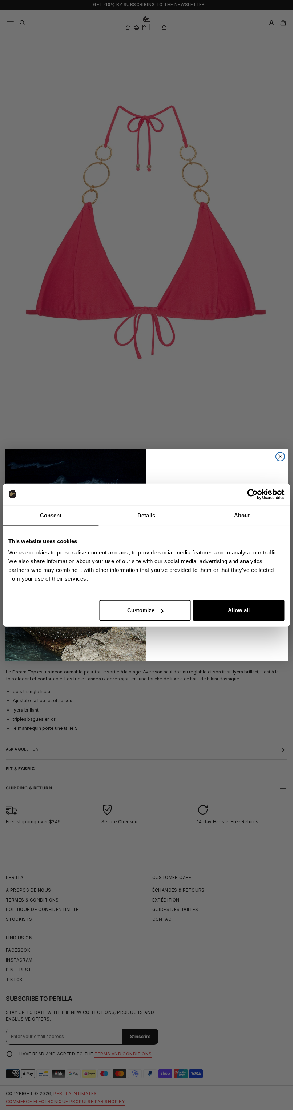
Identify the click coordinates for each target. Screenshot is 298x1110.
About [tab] (242, 515)
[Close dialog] (280, 456)
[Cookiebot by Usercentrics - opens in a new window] (252, 494)
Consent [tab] (51, 515)
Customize (140, 610)
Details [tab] (146, 515)
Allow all (239, 610)
